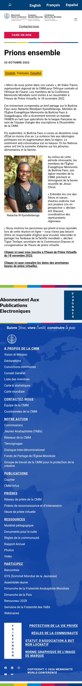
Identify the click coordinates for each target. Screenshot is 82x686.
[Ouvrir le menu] (75, 19)
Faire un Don (13, 640)
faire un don (21, 35)
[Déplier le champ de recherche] (10, 5)
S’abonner (73, 305)
